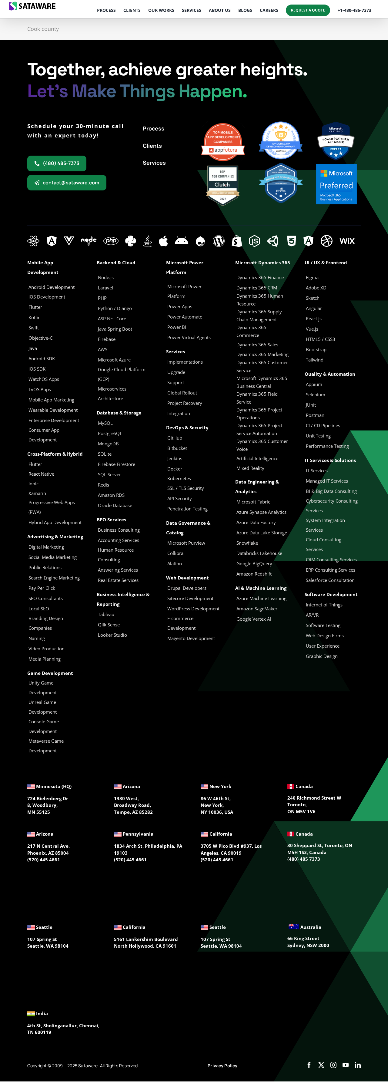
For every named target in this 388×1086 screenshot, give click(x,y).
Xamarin (37, 493)
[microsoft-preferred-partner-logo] (336, 166)
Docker (174, 469)
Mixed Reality (250, 468)
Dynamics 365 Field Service (257, 398)
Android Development (51, 287)
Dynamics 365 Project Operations (259, 414)
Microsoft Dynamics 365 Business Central (261, 382)
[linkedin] (358, 1065)
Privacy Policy (222, 1065)
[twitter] (321, 1065)
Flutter (35, 464)
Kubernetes (179, 478)
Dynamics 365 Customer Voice (262, 445)
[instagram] (333, 1065)
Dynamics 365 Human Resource (259, 300)
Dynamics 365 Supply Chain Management (259, 315)
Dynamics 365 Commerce (251, 331)
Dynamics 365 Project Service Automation (259, 429)
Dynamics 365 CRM (256, 288)
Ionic (33, 483)
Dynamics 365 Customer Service (262, 366)
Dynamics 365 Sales (257, 345)
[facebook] (309, 1065)
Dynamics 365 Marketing (262, 354)
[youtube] (346, 1065)
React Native (41, 474)
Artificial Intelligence (257, 458)
